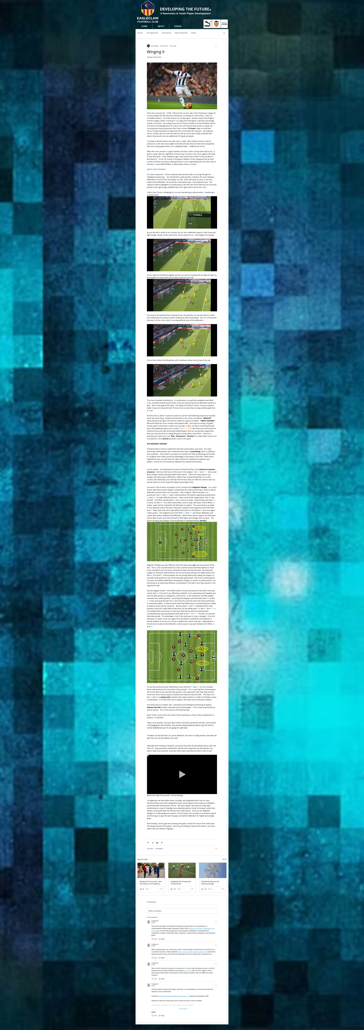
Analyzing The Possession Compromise (181, 882)
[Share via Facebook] (148, 843)
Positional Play (166, 33)
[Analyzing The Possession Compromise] (182, 870)
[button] (224, 33)
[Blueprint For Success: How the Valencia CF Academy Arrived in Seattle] (151, 870)
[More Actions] (216, 922)
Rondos (193, 33)
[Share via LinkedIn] (157, 843)
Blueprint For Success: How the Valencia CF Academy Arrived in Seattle (151, 882)
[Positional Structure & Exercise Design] (212, 870)
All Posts (140, 33)
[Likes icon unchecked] (152, 939)
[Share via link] (162, 843)
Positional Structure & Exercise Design (210, 882)
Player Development (181, 33)
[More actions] (216, 46)
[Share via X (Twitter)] (152, 843)
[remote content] (182, 774)
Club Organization (152, 33)
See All (224, 859)
